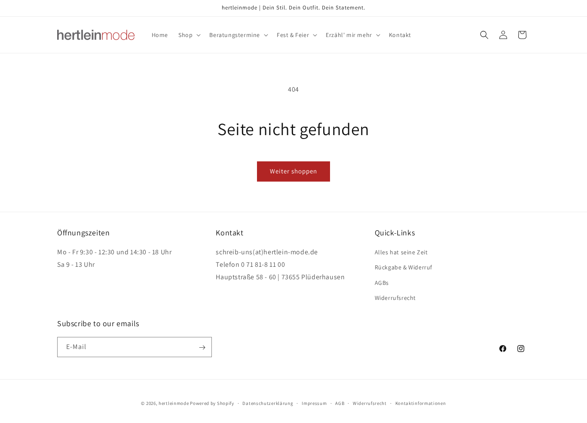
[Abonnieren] (202, 347)
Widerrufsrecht (395, 298)
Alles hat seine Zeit (401, 252)
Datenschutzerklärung (267, 403)
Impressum (314, 403)
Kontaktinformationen (420, 403)
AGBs (382, 283)
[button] (188, 35)
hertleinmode (174, 403)
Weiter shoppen (293, 171)
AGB (339, 403)
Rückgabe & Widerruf (403, 268)
